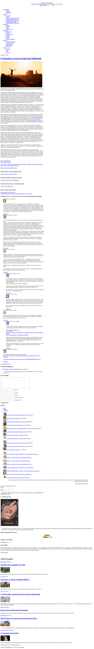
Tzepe (7, 28)
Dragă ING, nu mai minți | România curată (12, 369)
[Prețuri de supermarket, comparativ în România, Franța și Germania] (4, 428)
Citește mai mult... (4, 552)
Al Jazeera (8, 15)
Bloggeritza (5, 30)
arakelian (5, 215)
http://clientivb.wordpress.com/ (12, 330)
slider (5, 165)
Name (16, 390)
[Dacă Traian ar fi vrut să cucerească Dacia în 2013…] (5, 625)
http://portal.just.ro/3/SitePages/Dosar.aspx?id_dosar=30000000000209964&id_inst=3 (22, 359)
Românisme (8, 31)
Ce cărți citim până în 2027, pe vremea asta (16, 438)
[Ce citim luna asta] (10, 526)
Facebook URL (18, 400)
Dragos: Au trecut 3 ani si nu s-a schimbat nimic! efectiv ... (19, 464)
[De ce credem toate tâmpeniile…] (4, 418)
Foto (7, 51)
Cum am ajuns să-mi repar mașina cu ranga (16, 425)
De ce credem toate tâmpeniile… (14, 418)
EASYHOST (8, 647)
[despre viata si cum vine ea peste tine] (35, 4)
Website (16, 395)
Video (7, 50)
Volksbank (16, 165)
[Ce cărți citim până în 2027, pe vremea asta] (4, 438)
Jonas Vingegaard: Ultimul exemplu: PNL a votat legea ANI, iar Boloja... (22, 454)
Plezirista (5, 40)
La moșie (8, 35)
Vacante (7, 52)
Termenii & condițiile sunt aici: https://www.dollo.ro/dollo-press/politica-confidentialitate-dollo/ (22, 492)
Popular (5, 409)
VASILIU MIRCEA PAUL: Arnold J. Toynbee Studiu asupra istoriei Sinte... (23, 471)
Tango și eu (8, 46)
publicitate (29, 164)
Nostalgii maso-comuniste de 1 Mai (13, 565)
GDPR (7, 10)
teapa (12, 165)
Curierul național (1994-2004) (12, 23)
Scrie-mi (8, 13)
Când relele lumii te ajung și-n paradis (15, 435)
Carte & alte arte (9, 44)
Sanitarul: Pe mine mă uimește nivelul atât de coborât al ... (19, 457)
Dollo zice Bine (43, 4)
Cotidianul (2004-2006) (11, 21)
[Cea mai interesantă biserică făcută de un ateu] (4, 431)
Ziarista (5, 14)
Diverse (7, 36)
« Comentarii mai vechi (6, 363)
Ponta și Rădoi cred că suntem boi (8, 192)
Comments (5, 410)
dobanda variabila (14, 164)
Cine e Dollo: (6, 9)
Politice (7, 26)
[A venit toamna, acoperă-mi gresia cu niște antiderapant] (5, 601)
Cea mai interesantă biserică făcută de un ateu (16, 431)
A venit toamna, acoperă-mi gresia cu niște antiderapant (20, 594)
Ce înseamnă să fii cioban (9, 633)
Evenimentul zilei (4, 630)
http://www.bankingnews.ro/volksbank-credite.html (17, 335)
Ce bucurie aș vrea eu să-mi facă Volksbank (21, 58)
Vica (18, 647)
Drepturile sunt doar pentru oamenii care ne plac (17, 415)
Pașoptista (5, 24)
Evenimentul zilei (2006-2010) (12, 20)
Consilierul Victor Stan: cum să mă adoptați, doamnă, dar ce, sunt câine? (16, 193)
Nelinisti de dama (10, 42)
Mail (42, 2)
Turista (4, 47)
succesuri (8, 165)
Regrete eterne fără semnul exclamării (14, 610)
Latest (4, 408)
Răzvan (22, 647)
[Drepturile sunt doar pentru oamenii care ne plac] (4, 415)
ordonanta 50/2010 (22, 164)
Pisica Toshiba (9, 45)
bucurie (4, 164)
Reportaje (8, 49)
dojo (4, 249)
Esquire (7, 17)
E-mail (16, 392)
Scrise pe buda (9, 34)
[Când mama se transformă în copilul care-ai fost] (4, 421)
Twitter (44, 2)
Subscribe (39, 196)
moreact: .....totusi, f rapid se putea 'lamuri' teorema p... (18, 460)
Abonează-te (9, 12)
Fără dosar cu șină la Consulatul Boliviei (15, 579)
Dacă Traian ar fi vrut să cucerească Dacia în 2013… (19, 618)
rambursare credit (35, 164)
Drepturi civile (9, 29)
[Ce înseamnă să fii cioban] (5, 640)
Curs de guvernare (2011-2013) (13, 18)
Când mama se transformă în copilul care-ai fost (17, 421)
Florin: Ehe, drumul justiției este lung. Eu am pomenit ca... (19, 474)
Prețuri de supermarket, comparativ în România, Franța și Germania (21, 428)
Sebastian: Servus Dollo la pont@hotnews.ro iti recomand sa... (20, 467)
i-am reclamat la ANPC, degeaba (34, 120)
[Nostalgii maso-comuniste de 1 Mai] (5, 572)
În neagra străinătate (10, 39)
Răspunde (5, 213)
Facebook (49, 2)
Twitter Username (18, 397)
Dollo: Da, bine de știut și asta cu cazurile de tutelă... (18, 477)
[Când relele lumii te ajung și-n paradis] (4, 435)
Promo (7, 38)
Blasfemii (8, 25)
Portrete (7, 33)
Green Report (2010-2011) (12, 19)
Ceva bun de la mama (10, 41)
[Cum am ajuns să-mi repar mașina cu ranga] (4, 425)
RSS (52, 2)
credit (8, 164)
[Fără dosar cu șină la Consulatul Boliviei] (5, 587)
